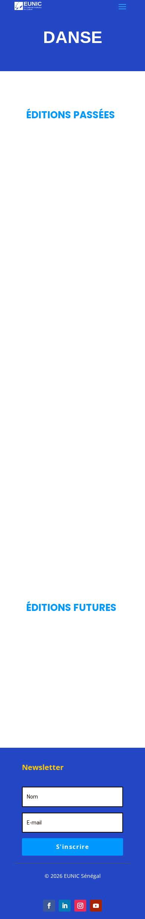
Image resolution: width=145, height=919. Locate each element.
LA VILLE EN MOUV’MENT (63, 368)
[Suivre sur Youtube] (96, 906)
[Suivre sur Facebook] (49, 906)
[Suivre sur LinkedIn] (65, 906)
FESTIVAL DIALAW (52, 500)
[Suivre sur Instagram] (80, 906)
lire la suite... (72, 263)
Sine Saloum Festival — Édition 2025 (70, 225)
